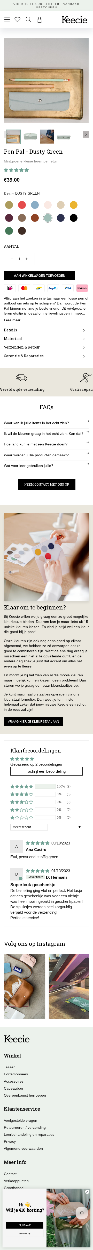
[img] (38, 843)
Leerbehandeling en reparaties (29, 1134)
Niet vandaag (24, 1233)
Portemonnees (16, 1074)
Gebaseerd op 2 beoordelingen (36, 764)
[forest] (9, 231)
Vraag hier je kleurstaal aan (33, 721)
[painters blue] (35, 205)
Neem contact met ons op (46, 484)
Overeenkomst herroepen (25, 1095)
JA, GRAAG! (24, 1225)
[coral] (22, 205)
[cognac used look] (35, 218)
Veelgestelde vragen (20, 1120)
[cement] (61, 205)
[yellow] (74, 205)
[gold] (9, 205)
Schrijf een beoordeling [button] (46, 771)
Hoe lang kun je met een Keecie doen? (35, 444)
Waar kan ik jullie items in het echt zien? (36, 423)
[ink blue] (61, 218)
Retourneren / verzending (25, 1127)
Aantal (11, 246)
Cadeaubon (13, 1088)
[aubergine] (9, 218)
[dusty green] (48, 218)
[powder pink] (48, 205)
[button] (7, 19)
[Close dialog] (87, 1192)
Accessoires (14, 1081)
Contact (10, 1174)
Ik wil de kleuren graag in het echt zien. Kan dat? (43, 433)
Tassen (10, 1067)
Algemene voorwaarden (23, 1148)
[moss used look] (22, 218)
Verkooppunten (16, 1181)
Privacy (10, 1141)
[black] (74, 218)
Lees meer (12, 320)
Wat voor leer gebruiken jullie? (28, 466)
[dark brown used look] (22, 231)
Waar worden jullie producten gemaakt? (36, 455)
